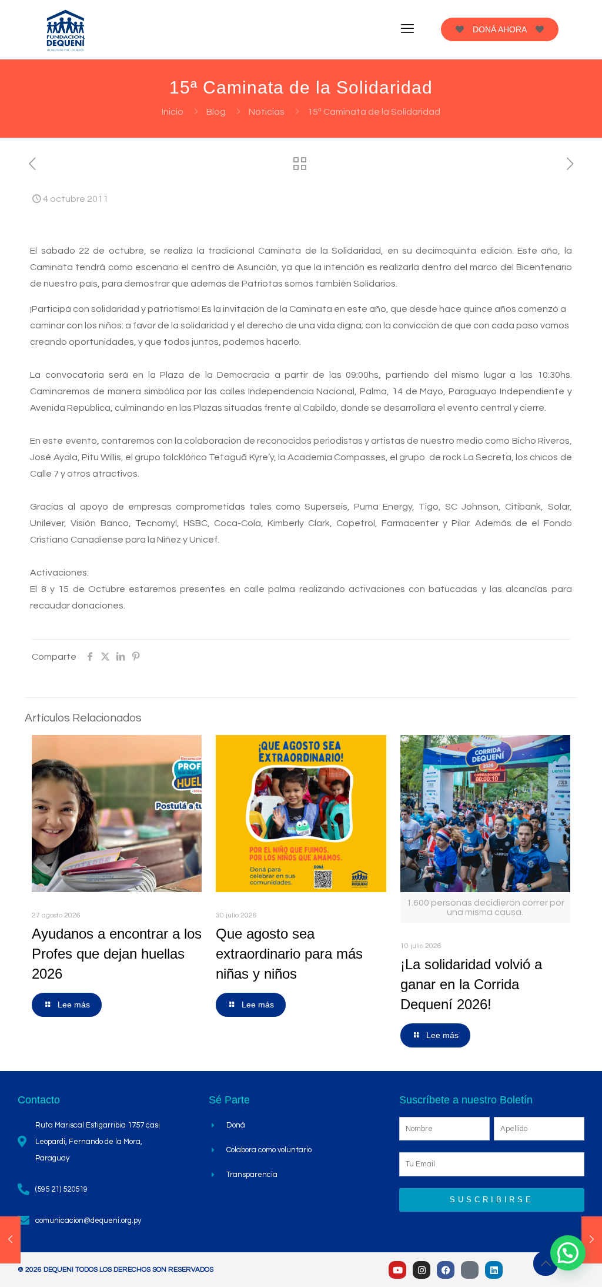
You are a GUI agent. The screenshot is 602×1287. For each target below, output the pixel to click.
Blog (216, 112)
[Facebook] (445, 1270)
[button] (568, 1253)
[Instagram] (421, 1270)
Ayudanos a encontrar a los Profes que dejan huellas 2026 (117, 954)
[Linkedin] (494, 1270)
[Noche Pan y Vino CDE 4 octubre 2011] (10, 1239)
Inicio (172, 112)
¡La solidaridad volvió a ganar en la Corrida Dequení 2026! (471, 984)
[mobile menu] (407, 29)
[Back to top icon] (545, 1263)
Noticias (267, 112)
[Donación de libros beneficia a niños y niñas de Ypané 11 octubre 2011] (591, 1239)
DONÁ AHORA (500, 29)
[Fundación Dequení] (66, 29)
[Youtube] (397, 1270)
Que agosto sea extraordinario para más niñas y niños (289, 954)
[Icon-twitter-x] (470, 1270)
